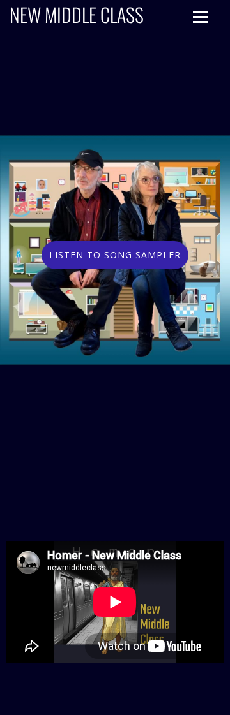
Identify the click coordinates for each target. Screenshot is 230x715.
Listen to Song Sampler (115, 255)
